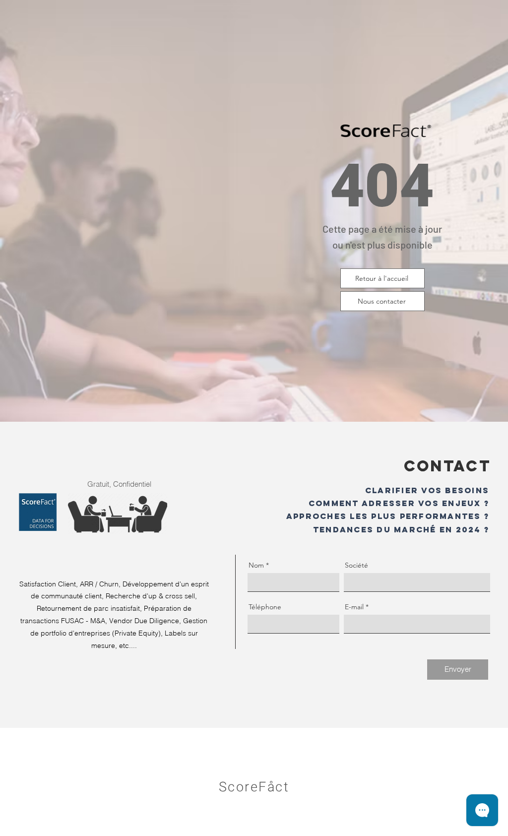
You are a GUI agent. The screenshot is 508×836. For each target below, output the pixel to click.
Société (356, 565)
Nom (256, 565)
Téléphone (265, 606)
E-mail (354, 606)
